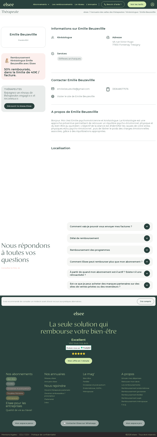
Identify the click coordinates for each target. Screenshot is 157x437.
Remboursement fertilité (132, 395)
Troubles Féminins (15, 393)
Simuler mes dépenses (131, 378)
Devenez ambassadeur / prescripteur (54, 394)
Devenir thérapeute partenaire (57, 390)
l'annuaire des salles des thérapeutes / (107, 12)
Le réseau (79, 4)
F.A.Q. (123, 405)
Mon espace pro (134, 423)
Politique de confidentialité (43, 434)
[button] (41, 4)
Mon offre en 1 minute (78, 361)
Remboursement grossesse (133, 391)
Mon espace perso (24, 423)
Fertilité (10, 384)
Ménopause (12, 398)
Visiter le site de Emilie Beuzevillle (76, 96)
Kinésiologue (132, 12)
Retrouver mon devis (130, 381)
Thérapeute (10, 12)
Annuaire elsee (50, 381)
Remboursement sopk (131, 398)
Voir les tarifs (137, 4)
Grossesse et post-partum (94, 385)
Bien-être (11, 379)
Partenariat (49, 399)
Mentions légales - (9, 434)
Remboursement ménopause (134, 401)
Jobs (46, 402)
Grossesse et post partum (18, 388)
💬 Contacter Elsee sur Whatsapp (80, 423)
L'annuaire (91, 4)
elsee (86, 12)
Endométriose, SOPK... (92, 388)
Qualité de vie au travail (19, 410)
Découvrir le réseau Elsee (19, 106)
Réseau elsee (50, 378)
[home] (8, 4)
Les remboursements (62, 4)
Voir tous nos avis (78, 343)
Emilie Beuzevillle (148, 12)
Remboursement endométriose (135, 388)
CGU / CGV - (24, 434)
